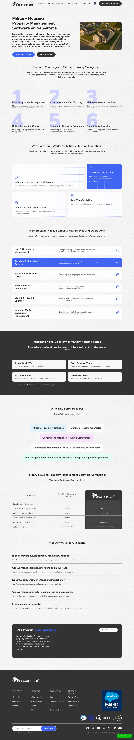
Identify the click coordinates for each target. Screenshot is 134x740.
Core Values (16, 701)
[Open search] (90, 3)
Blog (51, 697)
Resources (72, 3)
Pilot (32, 710)
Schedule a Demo (23, 54)
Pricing (33, 706)
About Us (83, 3)
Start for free (108, 629)
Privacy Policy (73, 701)
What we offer (42, 3)
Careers (15, 706)
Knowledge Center (57, 701)
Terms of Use (73, 697)
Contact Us (72, 706)
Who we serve (57, 3)
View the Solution (110, 3)
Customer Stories (56, 710)
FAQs (52, 706)
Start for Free (46, 54)
